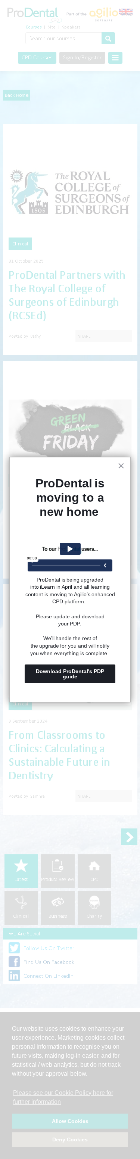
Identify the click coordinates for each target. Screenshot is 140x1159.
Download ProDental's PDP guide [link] (71, 673)
